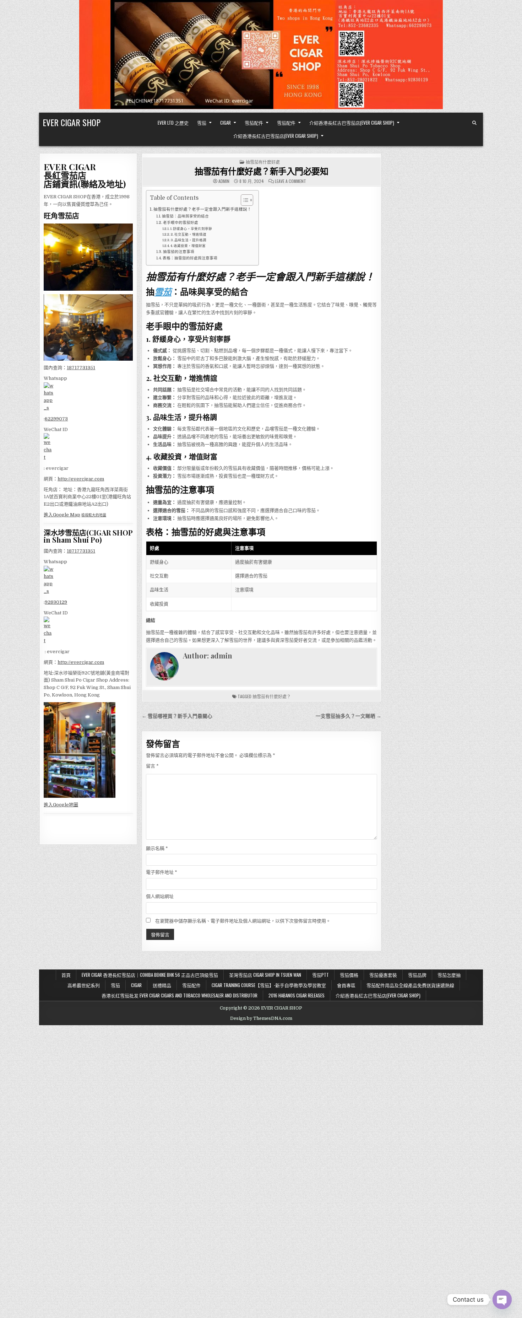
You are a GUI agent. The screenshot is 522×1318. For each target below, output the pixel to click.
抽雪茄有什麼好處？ (271, 696)
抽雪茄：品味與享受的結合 (185, 216)
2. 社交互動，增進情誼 (188, 234)
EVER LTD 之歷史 (173, 122)
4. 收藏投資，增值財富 (188, 246)
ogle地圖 (68, 804)
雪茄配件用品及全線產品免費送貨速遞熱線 (410, 985)
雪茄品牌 (417, 974)
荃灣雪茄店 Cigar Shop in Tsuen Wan (265, 974)
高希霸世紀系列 (83, 985)
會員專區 (346, 985)
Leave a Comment (290, 181)
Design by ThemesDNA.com (261, 1018)
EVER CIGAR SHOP (71, 122)
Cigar (225, 122)
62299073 (56, 418)
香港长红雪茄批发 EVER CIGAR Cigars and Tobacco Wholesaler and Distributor (179, 995)
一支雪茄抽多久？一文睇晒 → (348, 716)
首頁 (66, 974)
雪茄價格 (349, 974)
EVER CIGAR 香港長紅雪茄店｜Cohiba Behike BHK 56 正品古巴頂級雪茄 (150, 974)
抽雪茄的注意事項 (178, 252)
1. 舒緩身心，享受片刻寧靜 (191, 229)
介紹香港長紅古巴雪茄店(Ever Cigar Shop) (351, 122)
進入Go (51, 804)
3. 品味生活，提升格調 (188, 240)
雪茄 (201, 122)
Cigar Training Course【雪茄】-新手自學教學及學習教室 (269, 985)
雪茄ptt (320, 974)
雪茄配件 (254, 122)
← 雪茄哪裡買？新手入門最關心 (177, 716)
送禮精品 (162, 985)
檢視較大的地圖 (93, 515)
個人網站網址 (160, 896)
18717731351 (81, 367)
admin (223, 181)
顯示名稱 (157, 848)
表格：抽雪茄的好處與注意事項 (190, 258)
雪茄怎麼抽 (449, 974)
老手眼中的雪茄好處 (180, 223)
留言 (152, 766)
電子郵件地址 (161, 872)
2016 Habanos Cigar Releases (296, 995)
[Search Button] (474, 123)
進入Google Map (62, 514)
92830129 (56, 602)
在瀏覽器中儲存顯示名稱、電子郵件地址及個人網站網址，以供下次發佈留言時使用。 (243, 921)
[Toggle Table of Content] (243, 200)
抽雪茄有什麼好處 (263, 162)
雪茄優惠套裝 (383, 974)
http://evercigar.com (81, 479)
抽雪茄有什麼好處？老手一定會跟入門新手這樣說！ (202, 209)
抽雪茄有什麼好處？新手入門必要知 (261, 171)
